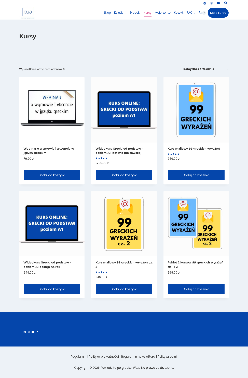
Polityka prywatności (104, 357)
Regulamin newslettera (138, 357)
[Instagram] (211, 3)
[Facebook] (205, 3)
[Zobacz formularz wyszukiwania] (226, 3)
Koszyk (178, 13)
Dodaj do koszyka (52, 175)
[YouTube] (218, 3)
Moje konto (163, 13)
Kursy (147, 13)
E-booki (135, 13)
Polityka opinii (167, 357)
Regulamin (78, 357)
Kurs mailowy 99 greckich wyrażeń (194, 148)
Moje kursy (218, 13)
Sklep (107, 13)
